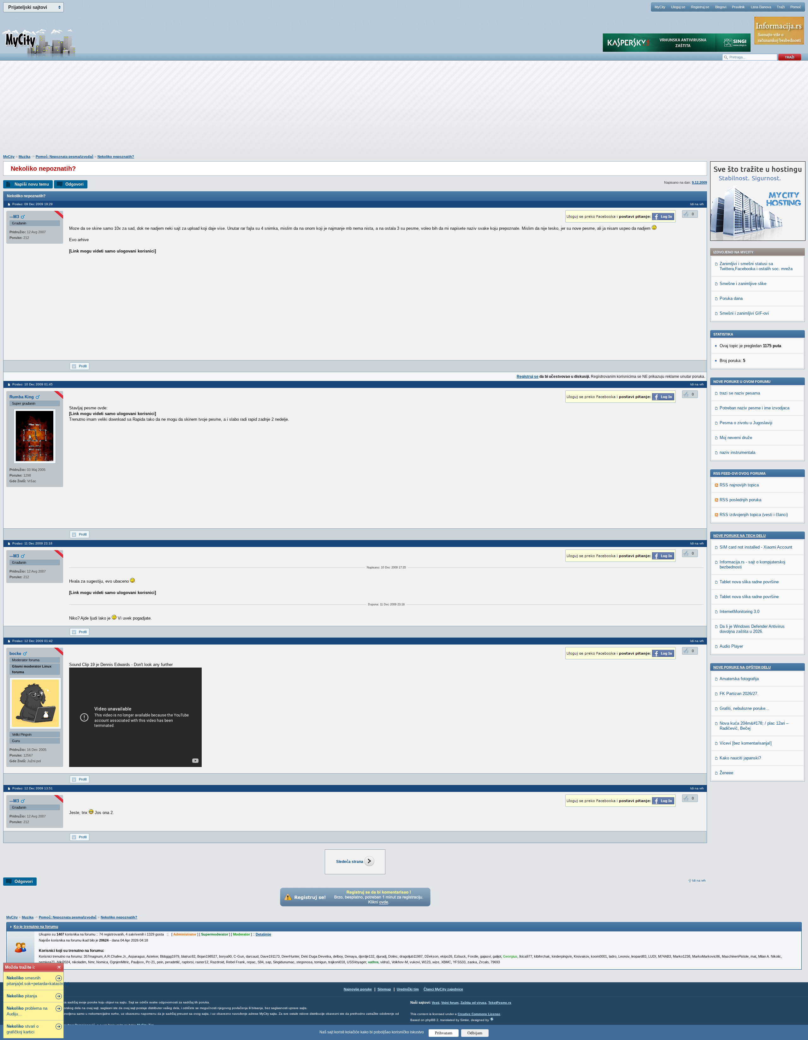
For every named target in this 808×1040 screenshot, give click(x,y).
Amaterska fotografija (739, 678)
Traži (781, 7)
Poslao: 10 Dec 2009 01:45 (32, 384)
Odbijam (474, 1033)
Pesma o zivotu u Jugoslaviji (746, 422)
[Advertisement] (404, 110)
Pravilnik (738, 7)
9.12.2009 (699, 182)
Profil (82, 366)
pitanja (22, 996)
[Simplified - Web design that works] (492, 1019)
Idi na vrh (699, 880)
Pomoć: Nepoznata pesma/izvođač (64, 156)
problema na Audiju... (27, 1011)
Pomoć (795, 7)
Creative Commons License (479, 1014)
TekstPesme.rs (499, 1002)
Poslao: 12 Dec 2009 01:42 (32, 641)
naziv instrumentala (737, 452)
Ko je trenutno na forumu (36, 926)
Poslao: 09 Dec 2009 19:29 (32, 204)
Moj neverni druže (736, 437)
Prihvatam (443, 1033)
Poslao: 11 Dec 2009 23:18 (32, 543)
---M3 (14, 216)
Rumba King (21, 397)
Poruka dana (731, 298)
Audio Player (731, 646)
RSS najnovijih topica (739, 485)
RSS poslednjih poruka (740, 499)
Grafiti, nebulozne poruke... (744, 708)
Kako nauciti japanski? (740, 758)
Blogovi (720, 7)
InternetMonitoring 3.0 (739, 611)
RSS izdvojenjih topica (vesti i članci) (754, 514)
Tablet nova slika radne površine (749, 581)
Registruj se (700, 7)
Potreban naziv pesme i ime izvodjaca (754, 408)
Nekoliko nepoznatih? (116, 156)
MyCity (660, 7)
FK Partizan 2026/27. (739, 693)
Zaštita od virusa (473, 1002)
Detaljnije (263, 934)
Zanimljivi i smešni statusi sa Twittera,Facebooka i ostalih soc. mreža (756, 266)
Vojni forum (450, 1002)
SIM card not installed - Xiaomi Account (756, 547)
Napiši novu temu (32, 184)
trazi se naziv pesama (740, 393)
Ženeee (726, 772)
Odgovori (74, 184)
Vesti (435, 1002)
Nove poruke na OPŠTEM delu (742, 667)
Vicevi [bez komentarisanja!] (746, 743)
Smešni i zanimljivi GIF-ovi (744, 313)
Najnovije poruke (358, 989)
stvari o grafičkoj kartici (23, 1029)
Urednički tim (408, 989)
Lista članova (761, 7)
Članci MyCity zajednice (443, 989)
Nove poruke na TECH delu (739, 536)
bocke (15, 653)
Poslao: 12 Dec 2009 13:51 (32, 788)
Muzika (24, 156)
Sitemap (384, 989)
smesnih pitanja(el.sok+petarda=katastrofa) (34, 981)
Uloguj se (678, 7)
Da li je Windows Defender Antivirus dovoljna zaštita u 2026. (752, 629)
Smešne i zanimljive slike (743, 283)
